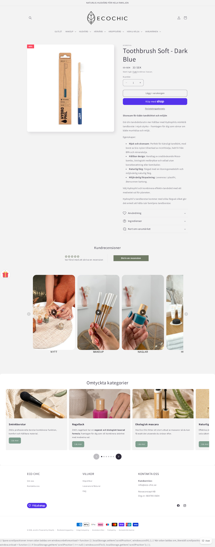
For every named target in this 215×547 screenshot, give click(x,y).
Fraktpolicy (111, 530)
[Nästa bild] (119, 457)
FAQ (84, 491)
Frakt (135, 72)
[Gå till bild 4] (108, 456)
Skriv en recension (131, 258)
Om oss (30, 480)
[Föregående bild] (96, 457)
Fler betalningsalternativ (155, 108)
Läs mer (15, 440)
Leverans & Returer (92, 486)
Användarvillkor (98, 530)
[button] (30, 18)
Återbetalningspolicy (65, 530)
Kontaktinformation (126, 530)
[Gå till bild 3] (106, 456)
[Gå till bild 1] (101, 456)
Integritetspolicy (82, 530)
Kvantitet (126, 77)
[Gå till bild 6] (113, 456)
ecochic (36, 530)
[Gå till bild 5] (111, 456)
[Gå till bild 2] (104, 456)
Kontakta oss (33, 486)
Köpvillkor (87, 480)
